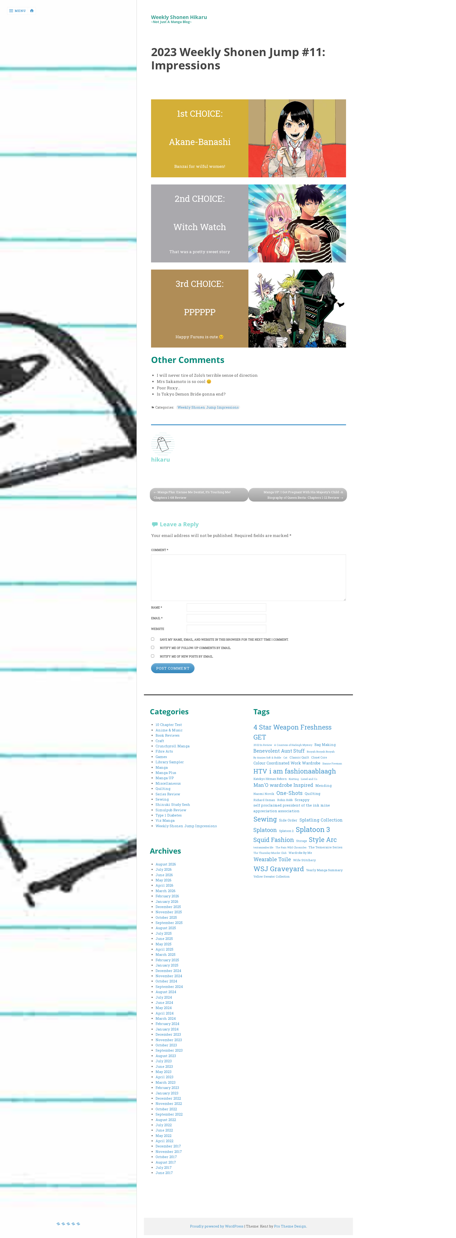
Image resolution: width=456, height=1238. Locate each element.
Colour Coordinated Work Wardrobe (286, 762)
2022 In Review (262, 745)
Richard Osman (264, 800)
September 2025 (169, 922)
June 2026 (164, 875)
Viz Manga (165, 820)
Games (161, 756)
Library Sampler (170, 762)
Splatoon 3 (313, 829)
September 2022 (169, 1114)
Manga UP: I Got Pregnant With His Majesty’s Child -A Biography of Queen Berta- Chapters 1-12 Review (303, 495)
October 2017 (166, 1157)
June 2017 (164, 1172)
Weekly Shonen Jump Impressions (208, 407)
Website (157, 629)
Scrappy (302, 799)
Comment (159, 550)
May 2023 (163, 1071)
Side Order (288, 820)
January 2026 (167, 901)
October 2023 (166, 1045)
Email (156, 618)
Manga (162, 767)
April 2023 (164, 1077)
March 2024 (166, 1018)
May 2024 (164, 1008)
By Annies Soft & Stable (267, 757)
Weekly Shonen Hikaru (179, 17)
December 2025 (168, 906)
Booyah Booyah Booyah (321, 751)
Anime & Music (169, 730)
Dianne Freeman (332, 763)
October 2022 (166, 1109)
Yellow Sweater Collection (271, 876)
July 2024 (164, 997)
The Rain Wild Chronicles (291, 847)
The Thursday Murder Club (269, 853)
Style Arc (323, 839)
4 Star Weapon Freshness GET (292, 732)
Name (156, 607)
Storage (301, 841)
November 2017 (169, 1151)
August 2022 (166, 1119)
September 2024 (169, 986)
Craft (160, 741)
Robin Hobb (285, 800)
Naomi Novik (263, 794)
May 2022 (163, 1135)
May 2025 (163, 944)
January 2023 (167, 1093)
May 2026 (163, 880)
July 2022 (164, 1125)
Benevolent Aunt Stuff (279, 751)
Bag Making (325, 744)
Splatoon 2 (286, 831)
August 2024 (166, 992)
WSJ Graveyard (278, 868)
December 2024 (168, 970)
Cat (285, 757)
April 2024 (165, 1013)
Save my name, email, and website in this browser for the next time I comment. (224, 639)
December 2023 (168, 1034)
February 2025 (167, 960)
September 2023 (169, 1050)
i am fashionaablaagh (302, 771)
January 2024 (167, 1029)
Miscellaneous (168, 783)
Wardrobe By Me (300, 853)
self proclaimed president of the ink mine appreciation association (291, 808)
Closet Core (319, 757)
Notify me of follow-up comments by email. (195, 648)
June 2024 (164, 1002)
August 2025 (166, 928)
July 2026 (164, 869)
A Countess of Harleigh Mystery (293, 745)
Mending (323, 785)
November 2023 (169, 1040)
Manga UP (165, 778)
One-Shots (289, 792)
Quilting (163, 788)
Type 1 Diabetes (169, 815)
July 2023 (164, 1061)
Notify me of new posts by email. (186, 656)
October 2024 (166, 981)
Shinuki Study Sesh (173, 804)
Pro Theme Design (290, 1226)
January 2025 (167, 965)
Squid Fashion (273, 840)
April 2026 (164, 885)
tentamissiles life (263, 847)
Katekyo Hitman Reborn (270, 779)
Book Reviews (168, 735)
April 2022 (164, 1141)
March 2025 (166, 954)
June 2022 (164, 1130)
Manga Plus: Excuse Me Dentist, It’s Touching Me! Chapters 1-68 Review (192, 495)
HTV (260, 771)
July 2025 (164, 933)
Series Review (168, 794)
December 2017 (168, 1146)
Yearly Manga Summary (324, 870)
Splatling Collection (321, 820)
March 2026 (166, 891)
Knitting (294, 779)
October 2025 (166, 917)
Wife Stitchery (304, 860)
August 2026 (166, 864)
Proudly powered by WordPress (216, 1226)
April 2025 (164, 949)
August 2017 (166, 1162)
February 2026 (167, 896)
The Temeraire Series (325, 847)
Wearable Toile (272, 859)
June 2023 (164, 1066)
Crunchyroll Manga (173, 746)
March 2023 (166, 1082)
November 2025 (169, 912)
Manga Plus (166, 772)
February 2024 (167, 1023)
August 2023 (166, 1056)
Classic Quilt (299, 757)
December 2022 (168, 1098)
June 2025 (164, 938)
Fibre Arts (164, 751)
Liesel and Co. (309, 779)
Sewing (162, 799)
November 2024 (169, 976)
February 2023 (167, 1087)
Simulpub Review (171, 810)
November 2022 (169, 1103)
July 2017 (164, 1167)
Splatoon (265, 829)
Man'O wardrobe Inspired (283, 785)
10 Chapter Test (169, 724)
